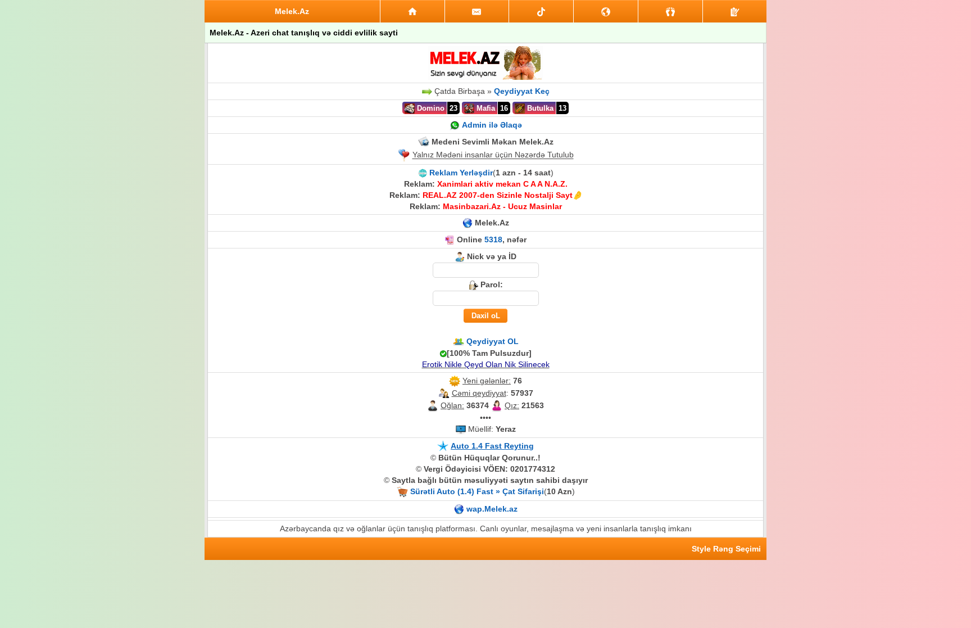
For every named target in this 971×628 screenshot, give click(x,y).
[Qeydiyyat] (734, 11)
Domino (429, 108)
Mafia (484, 108)
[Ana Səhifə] (412, 11)
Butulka (539, 108)
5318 (493, 239)
